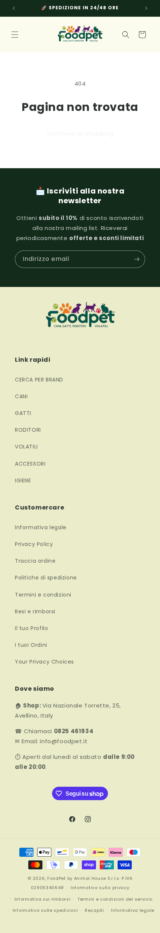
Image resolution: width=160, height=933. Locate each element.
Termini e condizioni (43, 594)
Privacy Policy (34, 544)
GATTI (23, 413)
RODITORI (28, 430)
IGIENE (23, 480)
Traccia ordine (35, 561)
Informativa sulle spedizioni (45, 910)
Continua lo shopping (80, 133)
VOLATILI (26, 446)
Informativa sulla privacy (100, 888)
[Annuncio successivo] (146, 8)
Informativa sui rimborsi (43, 899)
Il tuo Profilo (31, 628)
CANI (21, 396)
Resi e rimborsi (35, 611)
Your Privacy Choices (44, 661)
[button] (15, 34)
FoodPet (56, 878)
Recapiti (94, 910)
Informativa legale (41, 527)
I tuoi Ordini (31, 645)
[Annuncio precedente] (14, 8)
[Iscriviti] (136, 259)
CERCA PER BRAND (39, 379)
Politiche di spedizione (46, 577)
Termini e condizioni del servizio (115, 899)
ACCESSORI (30, 463)
